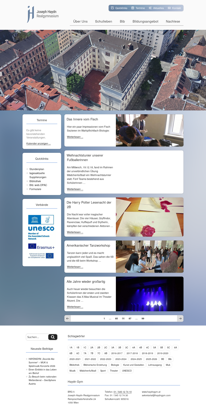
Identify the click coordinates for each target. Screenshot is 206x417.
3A (112, 347)
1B (77, 347)
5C (168, 347)
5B (161, 347)
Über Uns (80, 21)
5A (154, 347)
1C (84, 347)
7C (98, 353)
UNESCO (127, 370)
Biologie (115, 364)
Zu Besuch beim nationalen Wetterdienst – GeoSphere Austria (42, 380)
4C (147, 347)
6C (77, 353)
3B (119, 347)
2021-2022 (90, 359)
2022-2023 (105, 359)
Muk (168, 364)
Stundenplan (36, 169)
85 (117, 318)
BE (162, 359)
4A (133, 347)
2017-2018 (132, 353)
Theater (114, 370)
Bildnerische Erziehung (95, 364)
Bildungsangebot (145, 21)
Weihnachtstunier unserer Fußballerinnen (85, 157)
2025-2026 (151, 359)
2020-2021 (75, 359)
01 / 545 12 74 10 (123, 391)
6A (175, 347)
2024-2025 (136, 359)
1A (71, 347)
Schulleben (103, 21)
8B (105, 353)
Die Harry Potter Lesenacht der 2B (89, 204)
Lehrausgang (155, 364)
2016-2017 (116, 353)
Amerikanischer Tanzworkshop (88, 245)
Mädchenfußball (88, 370)
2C (105, 347)
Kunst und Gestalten (133, 364)
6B (71, 353)
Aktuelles (158, 8)
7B (91, 353)
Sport (103, 370)
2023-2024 (120, 359)
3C (126, 347)
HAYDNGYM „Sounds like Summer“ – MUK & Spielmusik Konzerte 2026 (42, 362)
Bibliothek (35, 181)
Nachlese (173, 21)
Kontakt (176, 8)
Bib (122, 21)
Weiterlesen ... (75, 137)
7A (85, 353)
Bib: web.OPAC (38, 185)
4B (140, 347)
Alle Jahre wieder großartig (86, 281)
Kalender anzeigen (37, 143)
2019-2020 (162, 353)
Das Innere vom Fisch (82, 119)
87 (131, 318)
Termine (140, 8)
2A (91, 347)
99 (143, 318)
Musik (72, 370)
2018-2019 (147, 353)
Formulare (35, 189)
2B (98, 347)
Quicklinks (121, 8)
